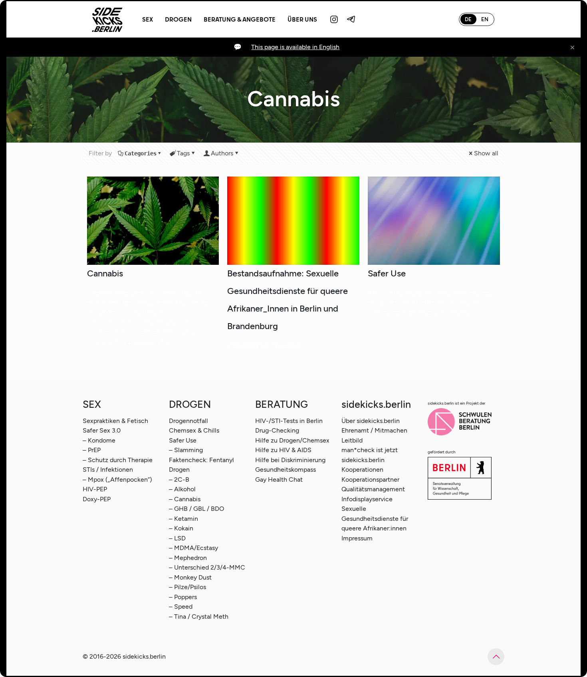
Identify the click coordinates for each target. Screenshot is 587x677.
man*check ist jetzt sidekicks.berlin (369, 454)
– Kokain (181, 528)
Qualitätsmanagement (373, 489)
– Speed (180, 606)
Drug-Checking (277, 430)
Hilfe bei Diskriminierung (290, 460)
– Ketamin (183, 518)
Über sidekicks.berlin (370, 421)
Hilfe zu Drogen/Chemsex (292, 440)
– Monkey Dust (190, 577)
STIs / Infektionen (108, 469)
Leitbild (352, 440)
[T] (351, 19)
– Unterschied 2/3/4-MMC (207, 567)
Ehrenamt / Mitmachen (374, 430)
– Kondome (99, 440)
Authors (222, 153)
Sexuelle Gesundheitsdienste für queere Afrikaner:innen (374, 518)
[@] (334, 19)
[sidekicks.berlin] (107, 19)
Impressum (357, 538)
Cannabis (105, 273)
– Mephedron (188, 558)
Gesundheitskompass (285, 469)
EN (484, 19)
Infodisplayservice (367, 499)
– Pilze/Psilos (187, 587)
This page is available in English (295, 47)
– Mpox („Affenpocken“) (117, 479)
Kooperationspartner (370, 479)
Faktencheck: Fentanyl (201, 460)
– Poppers (183, 597)
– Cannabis (184, 499)
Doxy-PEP (97, 499)
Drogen (179, 469)
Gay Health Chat (279, 479)
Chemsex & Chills (194, 430)
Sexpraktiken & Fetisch (115, 421)
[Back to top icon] (496, 656)
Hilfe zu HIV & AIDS (283, 450)
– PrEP (92, 450)
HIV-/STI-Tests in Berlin (289, 421)
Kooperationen (362, 469)
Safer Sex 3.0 (102, 430)
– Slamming (186, 450)
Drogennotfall (188, 421)
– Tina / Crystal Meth (198, 616)
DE (468, 19)
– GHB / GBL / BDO (196, 508)
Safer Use (387, 273)
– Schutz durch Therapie (118, 460)
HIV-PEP (95, 489)
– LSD (177, 538)
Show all (486, 153)
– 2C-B (179, 479)
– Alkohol (182, 489)
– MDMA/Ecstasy (193, 548)
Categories (141, 153)
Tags (183, 153)
